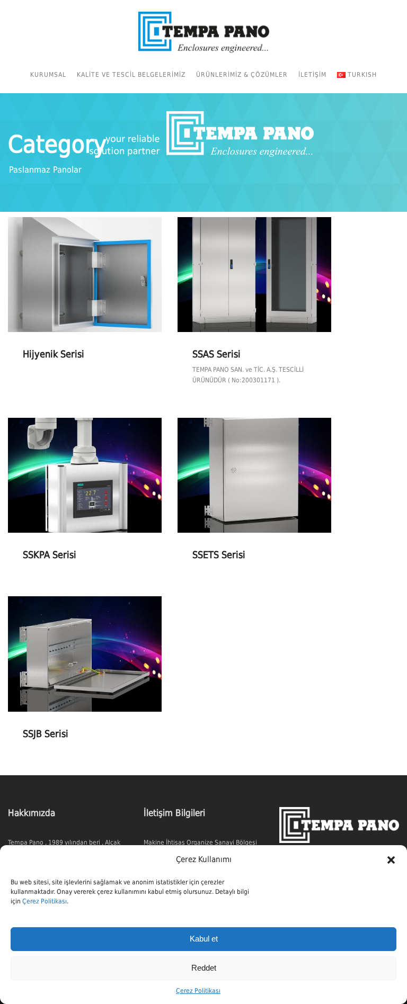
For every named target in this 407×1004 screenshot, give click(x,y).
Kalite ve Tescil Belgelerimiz (131, 74)
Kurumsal (48, 74)
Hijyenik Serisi (53, 354)
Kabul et (204, 938)
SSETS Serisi (218, 554)
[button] (391, 860)
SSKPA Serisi (49, 554)
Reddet (203, 967)
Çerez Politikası (44, 901)
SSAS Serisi (216, 354)
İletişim (312, 74)
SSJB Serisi (45, 733)
